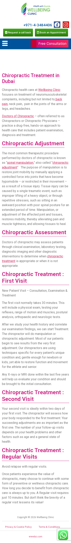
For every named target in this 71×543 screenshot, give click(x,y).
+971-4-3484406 (37, 25)
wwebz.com (35, 536)
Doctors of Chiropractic (18, 116)
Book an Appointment (52, 32)
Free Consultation (52, 44)
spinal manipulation (20, 163)
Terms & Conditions (49, 526)
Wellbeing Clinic (49, 90)
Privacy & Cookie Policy (18, 526)
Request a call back (19, 32)
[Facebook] (57, 24)
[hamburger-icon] (4, 43)
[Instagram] (66, 24)
